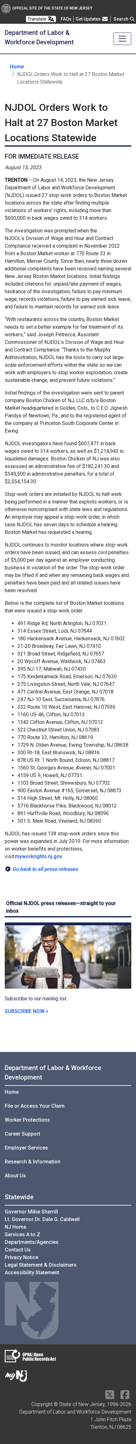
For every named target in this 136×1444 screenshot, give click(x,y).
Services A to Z (22, 1235)
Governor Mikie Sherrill (31, 1212)
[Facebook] (125, 1397)
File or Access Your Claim (35, 1106)
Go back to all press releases (45, 869)
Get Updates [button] (89, 19)
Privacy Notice (21, 1257)
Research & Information (32, 1162)
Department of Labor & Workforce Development (53, 1072)
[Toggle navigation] (122, 38)
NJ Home (15, 1227)
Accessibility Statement (32, 1273)
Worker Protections (27, 1120)
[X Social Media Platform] (109, 1397)
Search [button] (121, 19)
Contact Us (18, 1250)
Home (17, 67)
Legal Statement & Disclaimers (41, 1265)
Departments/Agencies (32, 1242)
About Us (15, 1176)
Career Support (22, 1134)
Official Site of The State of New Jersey (52, 8)
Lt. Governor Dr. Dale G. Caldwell (42, 1219)
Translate (37, 19)
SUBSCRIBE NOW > (26, 1011)
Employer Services (26, 1148)
